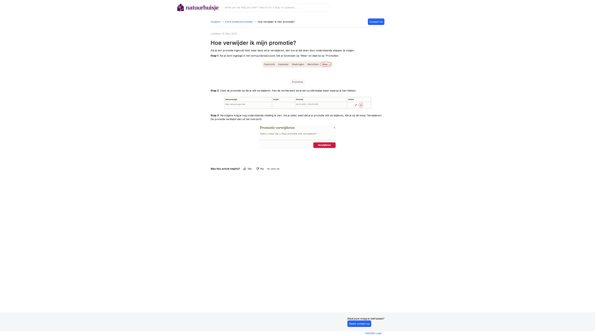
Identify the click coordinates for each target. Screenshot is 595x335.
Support (215, 21)
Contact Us (376, 21)
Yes (249, 168)
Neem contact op (359, 323)
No (262, 168)
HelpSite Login (373, 333)
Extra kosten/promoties (239, 21)
